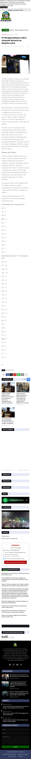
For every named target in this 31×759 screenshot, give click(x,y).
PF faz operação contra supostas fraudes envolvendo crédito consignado (8, 421)
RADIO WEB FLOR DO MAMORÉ (9, 538)
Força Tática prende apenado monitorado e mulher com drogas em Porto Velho (16, 707)
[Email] (22, 374)
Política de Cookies (23, 754)
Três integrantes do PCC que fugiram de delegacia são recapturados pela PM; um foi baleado (15, 579)
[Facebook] (7, 374)
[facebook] (15, 620)
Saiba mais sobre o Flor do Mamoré (15, 562)
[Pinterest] (15, 374)
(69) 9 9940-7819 (15, 550)
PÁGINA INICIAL (5, 536)
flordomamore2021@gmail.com (17, 552)
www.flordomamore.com (18, 558)
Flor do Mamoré (20, 752)
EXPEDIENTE (15, 545)
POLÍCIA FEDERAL (14, 34)
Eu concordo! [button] (4, 7)
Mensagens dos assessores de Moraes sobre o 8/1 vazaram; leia (15, 574)
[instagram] (15, 622)
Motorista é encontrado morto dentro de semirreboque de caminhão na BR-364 (14, 611)
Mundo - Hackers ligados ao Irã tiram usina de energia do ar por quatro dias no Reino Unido (19, 30)
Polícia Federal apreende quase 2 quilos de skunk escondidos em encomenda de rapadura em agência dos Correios (22, 398)
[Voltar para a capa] (6, 17)
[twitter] (15, 621)
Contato (20, 756)
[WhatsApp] (18, 374)
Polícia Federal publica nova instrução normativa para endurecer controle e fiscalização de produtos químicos (8, 398)
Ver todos (26, 379)
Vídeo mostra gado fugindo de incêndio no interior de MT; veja (14, 616)
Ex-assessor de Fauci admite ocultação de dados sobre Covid (14, 606)
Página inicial (5, 34)
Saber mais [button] (9, 6)
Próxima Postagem (23, 470)
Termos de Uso (12, 756)
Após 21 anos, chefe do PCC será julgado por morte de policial (16, 713)
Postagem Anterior (7, 470)
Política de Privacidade (9, 754)
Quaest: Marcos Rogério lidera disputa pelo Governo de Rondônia (15, 720)
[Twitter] (11, 374)
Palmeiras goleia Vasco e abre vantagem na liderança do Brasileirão (15, 602)
